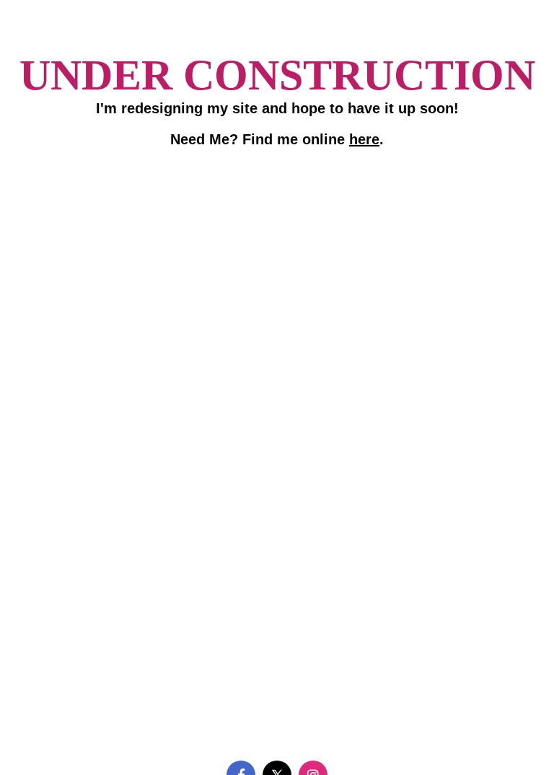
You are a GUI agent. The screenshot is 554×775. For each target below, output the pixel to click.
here (364, 139)
